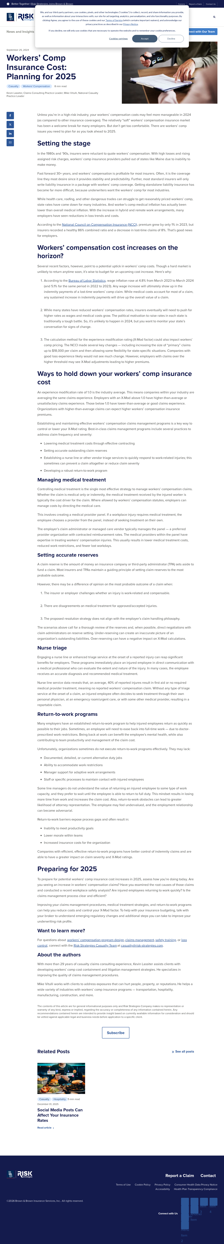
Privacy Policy (162, 1185)
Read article (44, 1128)
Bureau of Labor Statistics (87, 280)
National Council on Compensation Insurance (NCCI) (99, 224)
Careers (181, 4)
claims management (139, 939)
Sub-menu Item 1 (185, 1210)
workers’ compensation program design (95, 939)
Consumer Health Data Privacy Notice (195, 1185)
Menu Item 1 (185, 1202)
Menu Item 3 (204, 1202)
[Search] (214, 17)
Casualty (13, 86)
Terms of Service (114, 20)
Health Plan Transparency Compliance (195, 1189)
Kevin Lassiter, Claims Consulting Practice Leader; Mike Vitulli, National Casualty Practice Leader (52, 94)
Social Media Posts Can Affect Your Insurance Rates (60, 1115)
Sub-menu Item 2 (185, 1225)
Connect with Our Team (199, 31)
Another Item (185, 1217)
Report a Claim (195, 4)
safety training (165, 939)
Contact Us (211, 4)
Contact (208, 1175)
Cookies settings (118, 38)
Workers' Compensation (36, 86)
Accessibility (162, 1189)
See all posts (184, 1051)
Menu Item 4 (213, 1202)
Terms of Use (123, 1185)
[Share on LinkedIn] (10, 133)
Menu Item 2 (194, 1202)
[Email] (10, 142)
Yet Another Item (194, 1210)
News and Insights (20, 31)
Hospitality (60, 1099)
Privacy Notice (130, 24)
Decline (171, 38)
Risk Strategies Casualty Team (95, 945)
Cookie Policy (143, 1185)
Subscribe (115, 1033)
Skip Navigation (11, 3)
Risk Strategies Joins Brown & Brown (52, 3)
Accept (145, 38)
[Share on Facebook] (10, 115)
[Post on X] (10, 124)
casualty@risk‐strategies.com (142, 945)
